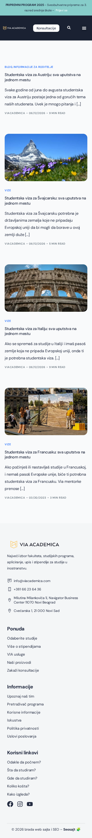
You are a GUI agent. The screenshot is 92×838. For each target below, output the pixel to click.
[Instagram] (20, 804)
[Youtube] (30, 804)
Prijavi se (61, 10)
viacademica (15, 113)
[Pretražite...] (69, 28)
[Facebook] (10, 804)
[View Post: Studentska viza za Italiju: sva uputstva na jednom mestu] (46, 288)
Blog (8, 67)
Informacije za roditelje (33, 67)
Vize (8, 190)
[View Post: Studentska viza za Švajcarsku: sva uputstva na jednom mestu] (46, 157)
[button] (84, 28)
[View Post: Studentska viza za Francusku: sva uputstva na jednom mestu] (46, 411)
